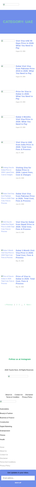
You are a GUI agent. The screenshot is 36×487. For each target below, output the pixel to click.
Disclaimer (4, 458)
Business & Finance (7, 418)
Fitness (2, 435)
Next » (28, 305)
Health (2, 439)
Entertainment (5, 431)
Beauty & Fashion (6, 413)
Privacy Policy (5, 465)
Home (2, 447)
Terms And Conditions (8, 462)
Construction (4, 422)
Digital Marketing (6, 426)
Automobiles (4, 409)
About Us (3, 451)
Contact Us (4, 454)
